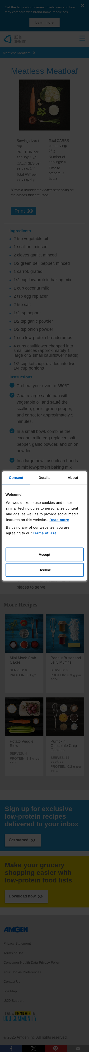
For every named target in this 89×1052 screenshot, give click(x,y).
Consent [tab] (16, 478)
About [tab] (73, 478)
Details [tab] (45, 478)
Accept (44, 554)
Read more (59, 520)
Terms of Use (44, 533)
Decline (44, 570)
